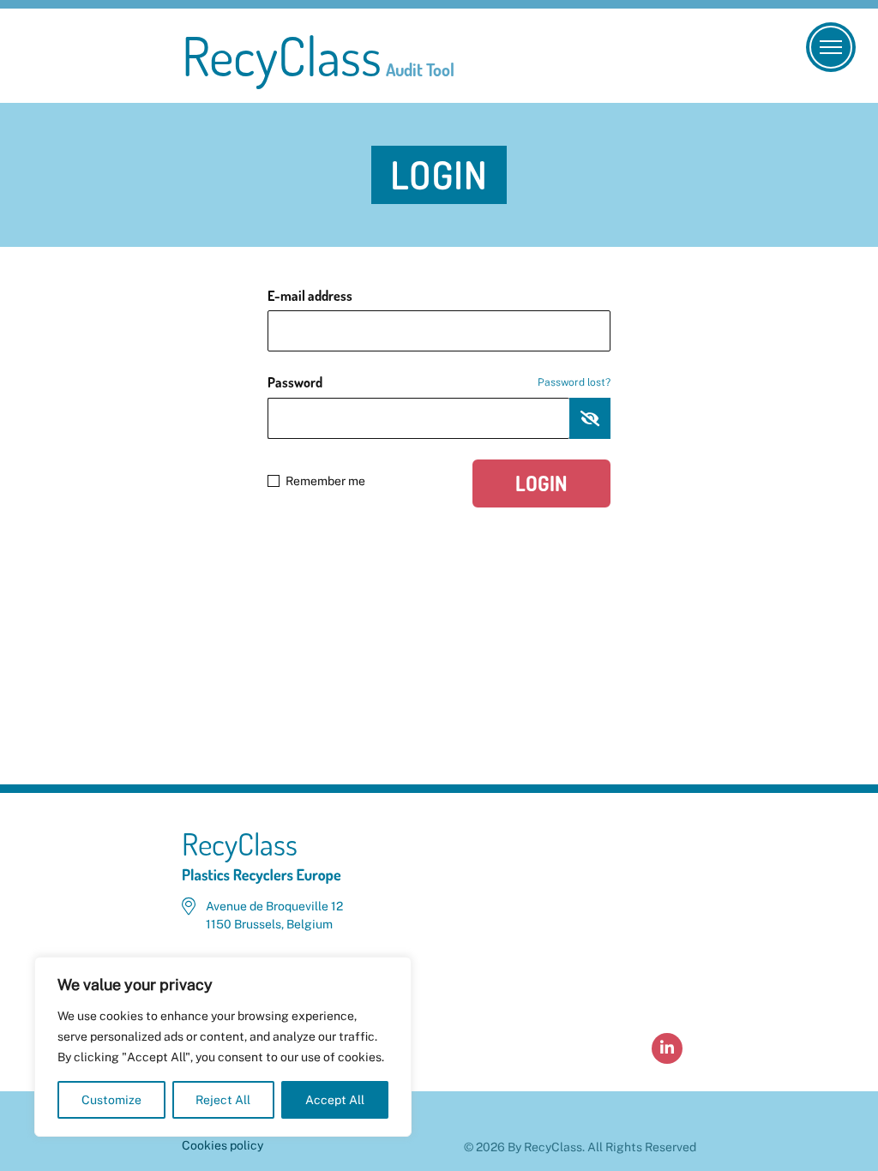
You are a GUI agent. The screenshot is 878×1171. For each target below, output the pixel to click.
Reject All (222, 1100)
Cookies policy (222, 1145)
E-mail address (310, 295)
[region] (223, 1047)
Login (541, 483)
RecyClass (318, 55)
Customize (111, 1100)
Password (439, 382)
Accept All (334, 1100)
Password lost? (574, 382)
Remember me (325, 481)
